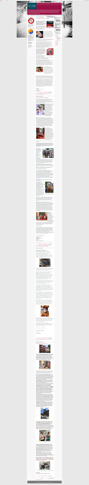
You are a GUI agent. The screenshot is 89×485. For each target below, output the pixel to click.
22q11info (49, 93)
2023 (56, 36)
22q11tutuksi (44, 245)
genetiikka (50, 245)
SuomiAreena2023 (46, 246)
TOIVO (51, 339)
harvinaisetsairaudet (42, 94)
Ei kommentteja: (45, 337)
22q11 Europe (50, 338)
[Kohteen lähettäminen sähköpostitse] (48, 337)
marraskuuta (58, 37)
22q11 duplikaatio (47, 338)
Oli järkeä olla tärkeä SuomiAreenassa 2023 (42, 97)
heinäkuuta (58, 40)
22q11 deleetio (43, 338)
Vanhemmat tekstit (51, 478)
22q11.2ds (37, 245)
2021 (56, 42)
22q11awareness (41, 93)
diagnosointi (47, 245)
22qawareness (37, 94)
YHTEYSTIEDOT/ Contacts (39, 15)
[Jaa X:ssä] (50, 243)
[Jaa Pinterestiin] (51, 243)
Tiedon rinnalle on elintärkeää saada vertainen (42, 18)
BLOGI (29, 15)
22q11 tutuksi (37, 93)
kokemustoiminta (48, 339)
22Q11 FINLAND (32, 15)
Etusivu (42, 478)
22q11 (40, 338)
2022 (56, 41)
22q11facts (47, 93)
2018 (56, 44)
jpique (47, 482)
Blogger (52, 482)
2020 (56, 43)
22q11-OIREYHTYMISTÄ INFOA (47, 15)
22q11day (44, 93)
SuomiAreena (42, 246)
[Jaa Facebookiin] (50, 337)
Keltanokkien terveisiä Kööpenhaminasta (41, 343)
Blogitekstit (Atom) (39, 479)
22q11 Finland (37, 339)
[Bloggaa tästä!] (49, 243)
